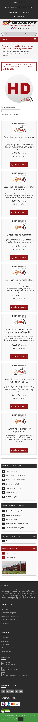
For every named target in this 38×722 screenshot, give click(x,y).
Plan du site (5, 623)
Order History (5, 638)
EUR (16, 7)
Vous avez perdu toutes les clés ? (16, 480)
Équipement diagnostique (14, 488)
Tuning (9, 51)
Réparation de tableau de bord (15, 475)
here (16, 718)
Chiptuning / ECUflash (12, 484)
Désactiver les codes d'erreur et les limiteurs (19, 188)
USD (28, 7)
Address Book (5, 641)
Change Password (7, 648)
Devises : (7, 7)
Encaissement (20, 17)
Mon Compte (5, 644)
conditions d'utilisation (8, 619)
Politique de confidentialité (9, 616)
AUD (20, 7)
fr (23, 2)
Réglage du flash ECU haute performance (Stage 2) (19, 331)
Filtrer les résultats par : (8, 107)
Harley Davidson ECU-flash (20, 51)
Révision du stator (11, 492)
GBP (12, 7)
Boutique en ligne (11, 497)
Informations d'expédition (9, 613)
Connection (26, 12)
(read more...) (23, 599)
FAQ (2, 626)
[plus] (34, 465)
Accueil (3, 51)
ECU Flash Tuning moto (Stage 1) (19, 281)
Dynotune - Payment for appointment (19, 430)
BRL (31, 7)
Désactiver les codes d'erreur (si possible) (19, 138)
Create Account (6, 651)
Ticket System (5, 609)
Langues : (16, 2)
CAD (24, 7)
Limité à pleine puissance (19, 234)
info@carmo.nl (10, 557)
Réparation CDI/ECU (12, 471)
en (20, 2)
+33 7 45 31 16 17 (11, 553)
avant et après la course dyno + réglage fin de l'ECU (19, 380)
